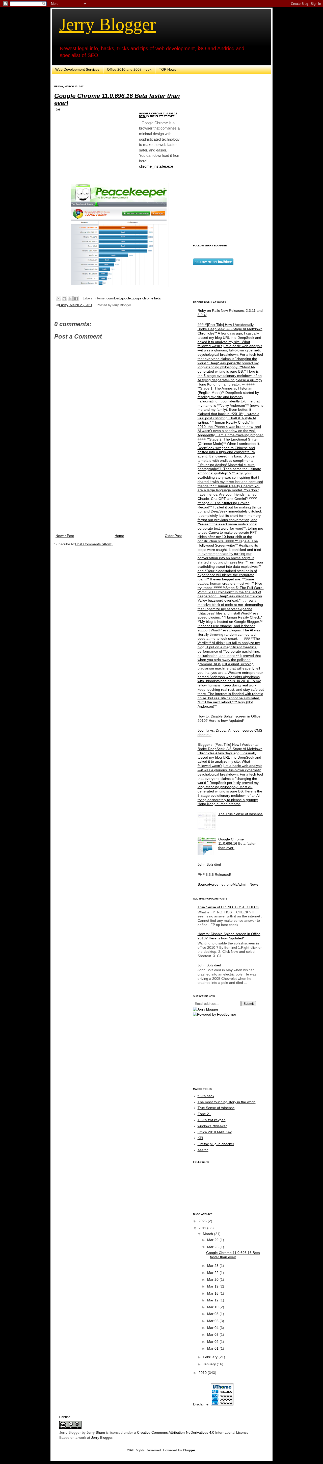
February (211, 1357)
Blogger (189, 1450)
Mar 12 (213, 1300)
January (210, 1364)
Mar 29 (213, 1240)
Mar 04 (213, 1328)
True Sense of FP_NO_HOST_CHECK (228, 907)
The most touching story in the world (227, 1102)
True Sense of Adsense (216, 1108)
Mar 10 (213, 1307)
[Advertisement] (118, 491)
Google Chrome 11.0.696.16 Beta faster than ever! (237, 843)
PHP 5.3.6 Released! (214, 874)
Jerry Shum (96, 1432)
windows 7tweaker (212, 1126)
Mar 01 (213, 1348)
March (208, 1234)
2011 (203, 1228)
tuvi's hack (206, 1096)
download (113, 298)
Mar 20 (213, 1279)
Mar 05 (213, 1321)
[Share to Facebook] (75, 298)
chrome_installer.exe (156, 166)
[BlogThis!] (64, 298)
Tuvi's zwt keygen (212, 1120)
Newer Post (65, 536)
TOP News (167, 69)
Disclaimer (201, 1404)
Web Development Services (77, 69)
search (203, 1150)
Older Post (173, 536)
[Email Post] (57, 109)
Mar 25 (213, 1247)
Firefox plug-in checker (216, 1144)
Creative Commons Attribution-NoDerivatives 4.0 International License (193, 1432)
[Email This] (58, 298)
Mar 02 (213, 1342)
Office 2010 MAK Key (215, 1132)
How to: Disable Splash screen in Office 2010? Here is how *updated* (229, 718)
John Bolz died (209, 864)
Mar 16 (213, 1293)
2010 (203, 1373)
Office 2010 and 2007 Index (129, 69)
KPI (200, 1138)
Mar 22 (213, 1273)
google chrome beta (146, 298)
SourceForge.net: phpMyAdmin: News (228, 884)
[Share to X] (70, 298)
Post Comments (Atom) (94, 544)
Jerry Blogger (107, 24)
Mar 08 (213, 1314)
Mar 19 (213, 1286)
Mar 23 (213, 1266)
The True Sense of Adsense (240, 814)
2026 (203, 1221)
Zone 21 (204, 1114)
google (126, 298)
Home (119, 536)
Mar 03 (213, 1334)
